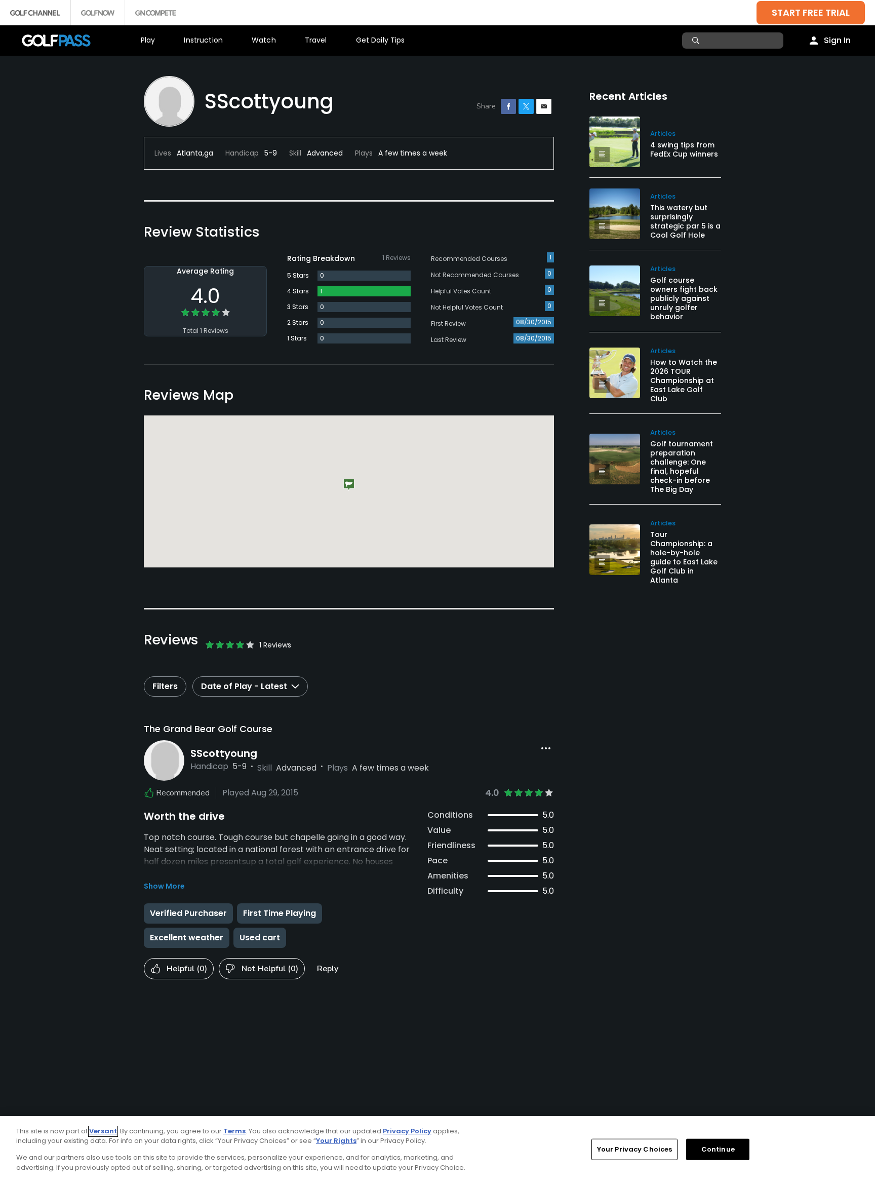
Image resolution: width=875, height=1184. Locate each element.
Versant (103, 1131)
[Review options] (546, 748)
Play (148, 40)
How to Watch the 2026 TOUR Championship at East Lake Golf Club (683, 380)
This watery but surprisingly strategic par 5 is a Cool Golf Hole (685, 221)
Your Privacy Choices (634, 1149)
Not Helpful (270, 968)
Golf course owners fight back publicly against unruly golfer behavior (684, 298)
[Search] (697, 40)
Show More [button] (164, 886)
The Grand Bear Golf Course (208, 728)
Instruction (203, 40)
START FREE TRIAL (811, 12)
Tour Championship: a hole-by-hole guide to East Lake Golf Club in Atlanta (684, 557)
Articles (662, 133)
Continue (718, 1149)
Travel (316, 40)
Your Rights (336, 1140)
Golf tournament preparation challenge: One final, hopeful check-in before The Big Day (681, 466)
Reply (327, 968)
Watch (264, 40)
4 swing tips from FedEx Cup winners (684, 149)
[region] (437, 1150)
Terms (234, 1131)
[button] (348, 485)
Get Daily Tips (380, 40)
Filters (165, 686)
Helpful (187, 968)
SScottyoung (223, 753)
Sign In (837, 40)
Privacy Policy (407, 1131)
